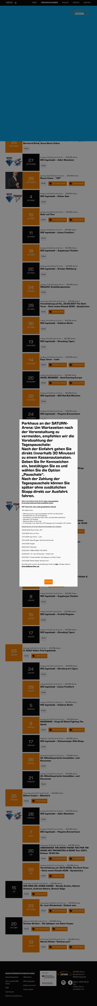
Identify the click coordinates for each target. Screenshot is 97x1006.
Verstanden (48, 582)
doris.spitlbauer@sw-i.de (30, 566)
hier (56, 564)
